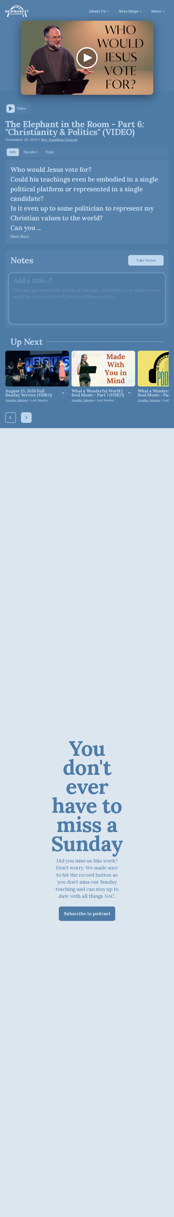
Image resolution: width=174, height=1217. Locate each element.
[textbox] (87, 298)
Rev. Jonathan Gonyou (59, 140)
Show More (19, 236)
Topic (50, 152)
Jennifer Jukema (16, 400)
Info (12, 152)
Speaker (31, 152)
